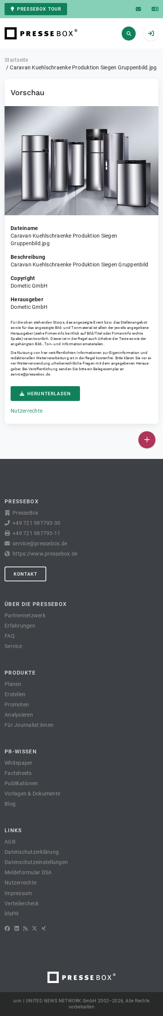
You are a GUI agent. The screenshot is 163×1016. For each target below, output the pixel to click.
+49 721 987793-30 (36, 523)
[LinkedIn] (16, 928)
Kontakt (25, 574)
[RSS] (25, 928)
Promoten (17, 704)
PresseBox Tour (39, 9)
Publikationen (21, 783)
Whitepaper (19, 763)
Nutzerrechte (26, 411)
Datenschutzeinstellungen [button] (36, 862)
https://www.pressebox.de (45, 554)
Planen (13, 684)
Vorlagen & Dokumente (32, 794)
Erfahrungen (20, 626)
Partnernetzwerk (25, 615)
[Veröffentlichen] (146, 439)
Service (13, 646)
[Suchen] (129, 34)
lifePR (12, 914)
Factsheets (18, 773)
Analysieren (19, 715)
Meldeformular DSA (28, 872)
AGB (10, 842)
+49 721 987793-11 (36, 533)
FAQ (10, 636)
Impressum (18, 893)
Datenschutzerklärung (32, 852)
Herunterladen (49, 393)
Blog (10, 804)
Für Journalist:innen (29, 725)
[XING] (44, 928)
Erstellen (15, 694)
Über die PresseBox (36, 604)
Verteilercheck (22, 903)
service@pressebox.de (30, 374)
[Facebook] (7, 928)
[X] (34, 928)
